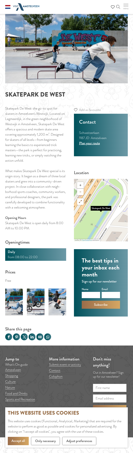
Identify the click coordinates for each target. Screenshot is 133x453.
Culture (10, 381)
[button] (101, 210)
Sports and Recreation (20, 399)
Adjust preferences (79, 440)
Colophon (56, 376)
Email (105, 289)
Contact (54, 370)
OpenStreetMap (87, 240)
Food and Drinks (16, 393)
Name (85, 289)
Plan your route (89, 143)
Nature (10, 387)
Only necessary (45, 440)
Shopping (11, 375)
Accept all (18, 440)
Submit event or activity (65, 364)
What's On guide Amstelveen (16, 367)
